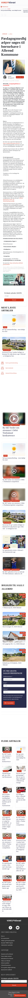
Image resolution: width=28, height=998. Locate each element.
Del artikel (19, 77)
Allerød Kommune (6, 965)
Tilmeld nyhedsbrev (20, 995)
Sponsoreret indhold (6, 969)
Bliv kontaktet (9, 703)
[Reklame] (14, 279)
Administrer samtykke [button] (7, 945)
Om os (2, 936)
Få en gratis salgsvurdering (8, 967)
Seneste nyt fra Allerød (7, 954)
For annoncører (5, 938)
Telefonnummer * (7, 676)
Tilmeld (14, 300)
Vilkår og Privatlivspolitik (7, 940)
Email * (5, 683)
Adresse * (5, 689)
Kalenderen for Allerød (7, 958)
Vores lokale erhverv (6, 956)
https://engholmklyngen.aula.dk (11, 143)
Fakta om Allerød (5, 961)
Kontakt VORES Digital (7, 943)
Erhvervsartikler (5, 963)
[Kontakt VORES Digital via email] (17, 927)
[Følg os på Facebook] (10, 927)
